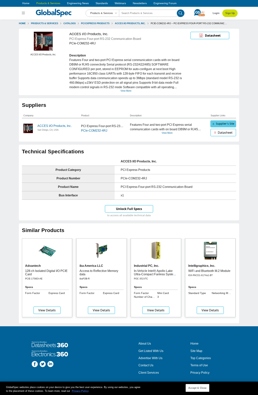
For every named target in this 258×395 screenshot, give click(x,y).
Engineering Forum (165, 3)
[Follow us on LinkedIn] (50, 364)
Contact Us (145, 365)
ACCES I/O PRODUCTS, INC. (130, 23)
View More (126, 90)
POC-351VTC (141, 278)
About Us (144, 343)
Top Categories (200, 358)
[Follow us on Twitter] (43, 364)
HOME (22, 23)
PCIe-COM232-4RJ (94, 130)
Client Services (148, 372)
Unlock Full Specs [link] (129, 209)
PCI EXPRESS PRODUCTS (95, 23)
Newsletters (140, 3)
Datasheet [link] (213, 35)
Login (216, 13)
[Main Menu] (23, 13)
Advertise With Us (150, 358)
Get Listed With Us (150, 351)
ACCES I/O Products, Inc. (54, 125)
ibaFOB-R (85, 278)
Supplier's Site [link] (225, 123)
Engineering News (78, 3)
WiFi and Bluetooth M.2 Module (209, 270)
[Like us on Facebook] (35, 364)
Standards (102, 3)
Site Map (196, 351)
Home (25, 3)
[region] (129, 388)
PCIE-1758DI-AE (33, 278)
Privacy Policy (199, 372)
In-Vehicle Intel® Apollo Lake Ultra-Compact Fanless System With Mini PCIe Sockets (155, 274)
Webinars (120, 3)
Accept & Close (197, 388)
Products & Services (48, 3)
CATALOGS (69, 23)
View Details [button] (47, 310)
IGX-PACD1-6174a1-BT (200, 275)
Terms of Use (199, 365)
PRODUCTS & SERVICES (44, 23)
